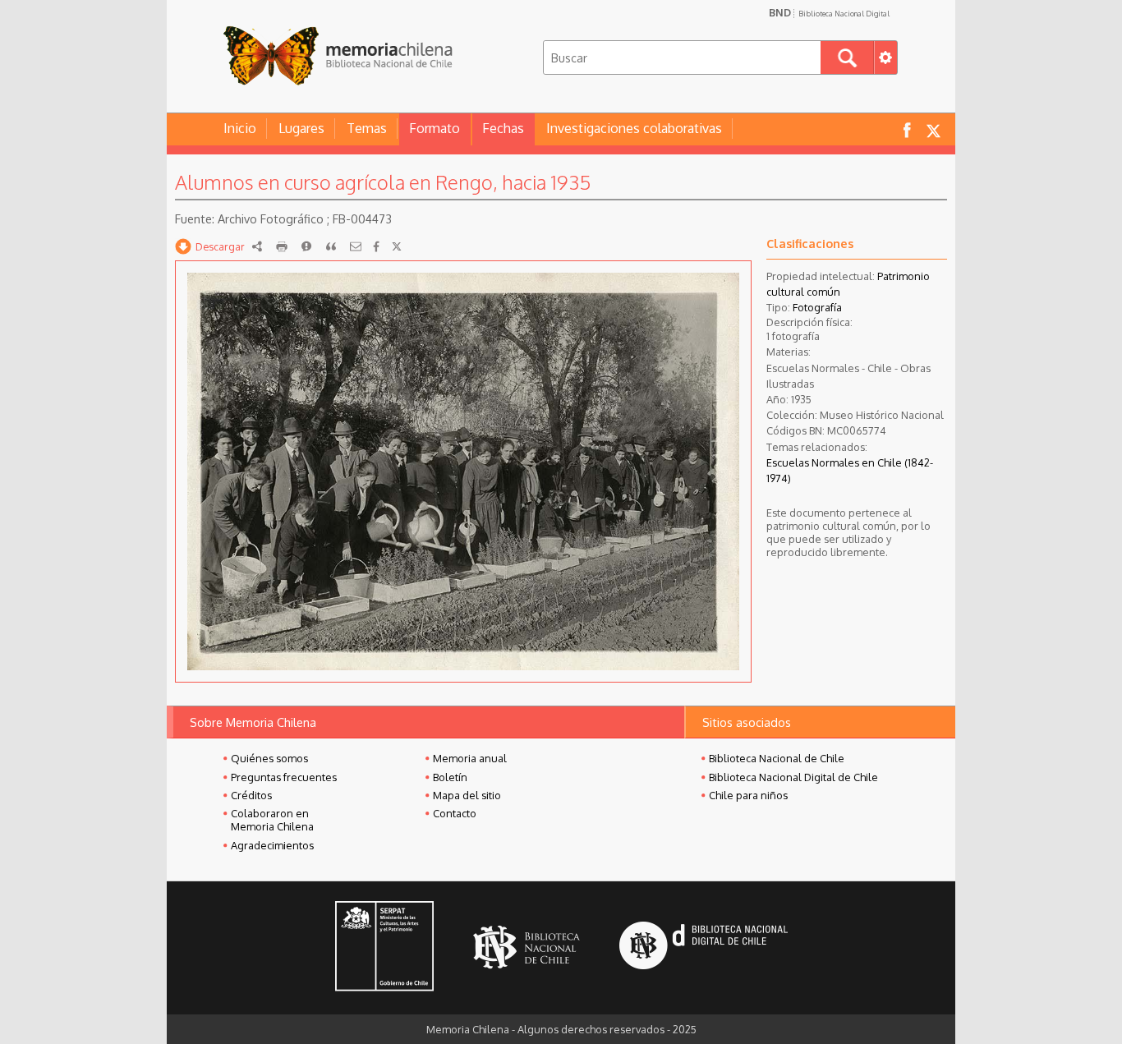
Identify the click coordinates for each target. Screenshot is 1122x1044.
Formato (434, 128)
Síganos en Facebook (906, 129)
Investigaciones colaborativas (634, 128)
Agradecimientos (272, 845)
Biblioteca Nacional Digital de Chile (793, 777)
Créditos (251, 795)
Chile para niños (748, 795)
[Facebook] (376, 246)
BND (829, 12)
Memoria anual (470, 758)
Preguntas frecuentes (284, 777)
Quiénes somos (269, 758)
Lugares (301, 128)
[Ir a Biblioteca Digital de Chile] (703, 947)
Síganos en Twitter (933, 129)
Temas (367, 128)
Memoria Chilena (337, 55)
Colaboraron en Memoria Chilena (272, 820)
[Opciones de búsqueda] (885, 57)
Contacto (454, 813)
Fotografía (817, 307)
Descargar (220, 246)
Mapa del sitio (467, 795)
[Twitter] (397, 246)
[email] (355, 246)
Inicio (239, 128)
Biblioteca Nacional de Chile (776, 758)
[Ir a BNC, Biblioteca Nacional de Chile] (526, 947)
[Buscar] (847, 57)
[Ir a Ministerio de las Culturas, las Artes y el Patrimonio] (384, 947)
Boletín (450, 777)
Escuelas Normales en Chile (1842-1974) (849, 470)
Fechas (503, 128)
